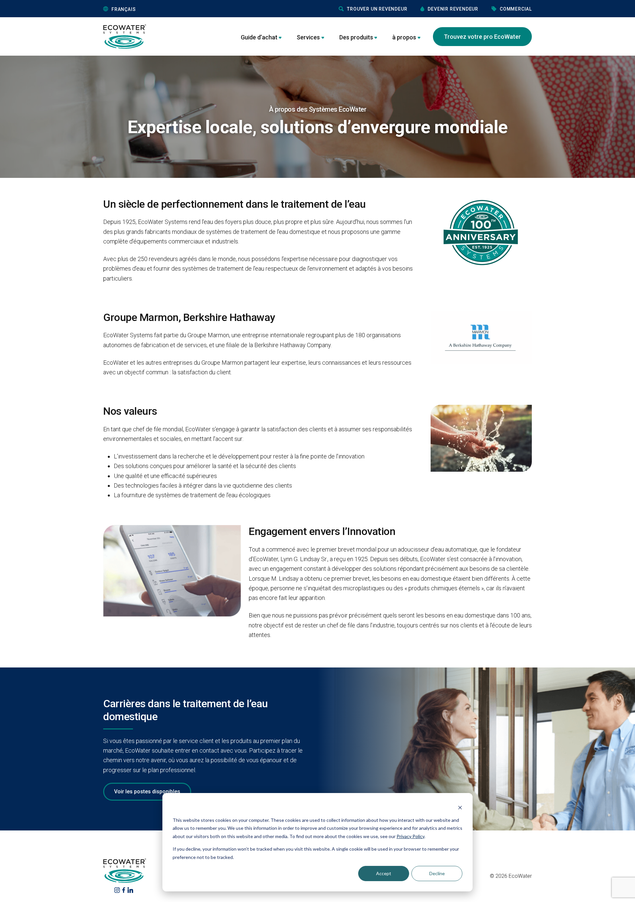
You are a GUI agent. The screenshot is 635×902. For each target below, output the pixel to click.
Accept (383, 873)
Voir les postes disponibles (147, 791)
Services (308, 37)
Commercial (516, 9)
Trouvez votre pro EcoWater (482, 36)
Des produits (356, 37)
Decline (437, 873)
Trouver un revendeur (377, 9)
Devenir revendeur (453, 9)
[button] (153, 9)
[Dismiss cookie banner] (460, 807)
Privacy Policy (410, 836)
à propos (404, 37)
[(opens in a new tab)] (117, 889)
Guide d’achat (259, 37)
